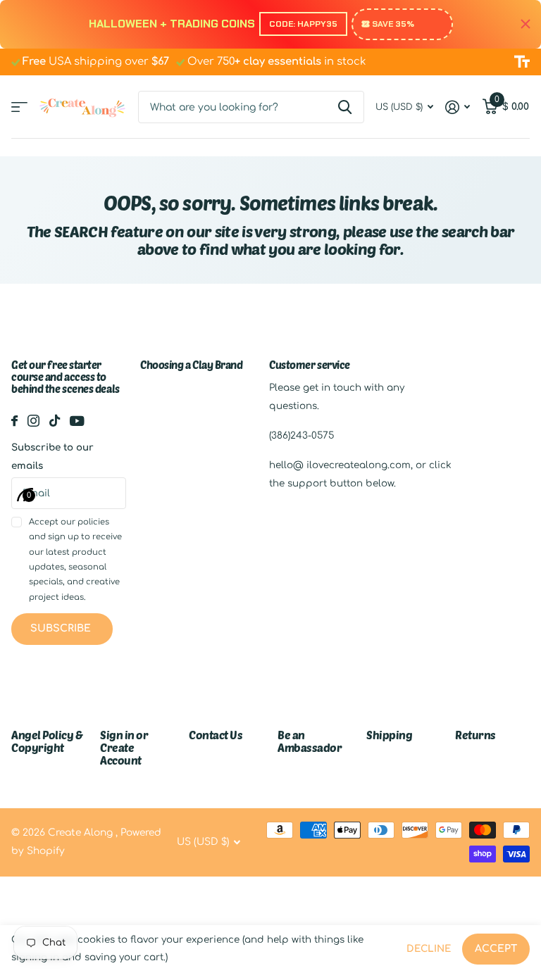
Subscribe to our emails (52, 456)
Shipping (389, 734)
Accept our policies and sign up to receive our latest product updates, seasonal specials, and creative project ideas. (75, 559)
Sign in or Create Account (124, 747)
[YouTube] (77, 421)
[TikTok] (54, 421)
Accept (496, 948)
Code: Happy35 (303, 24)
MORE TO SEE (19, 107)
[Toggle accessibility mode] (522, 62)
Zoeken (344, 107)
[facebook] (14, 420)
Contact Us (215, 734)
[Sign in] (458, 107)
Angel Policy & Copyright (46, 741)
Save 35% (393, 24)
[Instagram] (33, 421)
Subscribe (62, 628)
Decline (428, 948)
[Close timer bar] (525, 24)
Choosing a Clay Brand (191, 364)
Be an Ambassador (310, 741)
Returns (475, 734)
